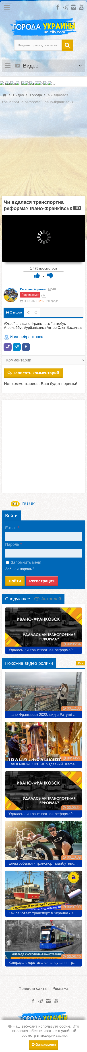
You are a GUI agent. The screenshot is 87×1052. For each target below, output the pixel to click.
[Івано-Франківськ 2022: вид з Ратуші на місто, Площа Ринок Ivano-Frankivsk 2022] (43, 693)
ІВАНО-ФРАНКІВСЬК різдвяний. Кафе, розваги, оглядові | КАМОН (45, 764)
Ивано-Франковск (26, 337)
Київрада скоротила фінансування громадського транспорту (45, 963)
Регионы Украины (33, 289)
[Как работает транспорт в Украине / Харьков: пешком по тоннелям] (43, 892)
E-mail (11, 528)
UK (32, 504)
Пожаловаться (36, 312)
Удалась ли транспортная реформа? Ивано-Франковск (45, 650)
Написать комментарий (35, 373)
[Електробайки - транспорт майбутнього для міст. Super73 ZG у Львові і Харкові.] (43, 842)
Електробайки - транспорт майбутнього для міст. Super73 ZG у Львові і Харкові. (45, 863)
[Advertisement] (43, 152)
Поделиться (28, 312)
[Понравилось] (37, 275)
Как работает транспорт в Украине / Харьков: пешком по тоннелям (45, 913)
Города (53, 301)
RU (15, 504)
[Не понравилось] (50, 275)
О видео (15, 312)
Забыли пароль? (19, 569)
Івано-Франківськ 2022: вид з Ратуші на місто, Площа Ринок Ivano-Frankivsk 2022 (45, 715)
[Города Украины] (43, 27)
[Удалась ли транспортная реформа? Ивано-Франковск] (43, 629)
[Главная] (5, 95)
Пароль (12, 544)
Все (80, 663)
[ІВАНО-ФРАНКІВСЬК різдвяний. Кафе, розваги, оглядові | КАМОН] (43, 743)
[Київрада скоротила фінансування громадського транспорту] (43, 941)
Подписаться (30, 294)
